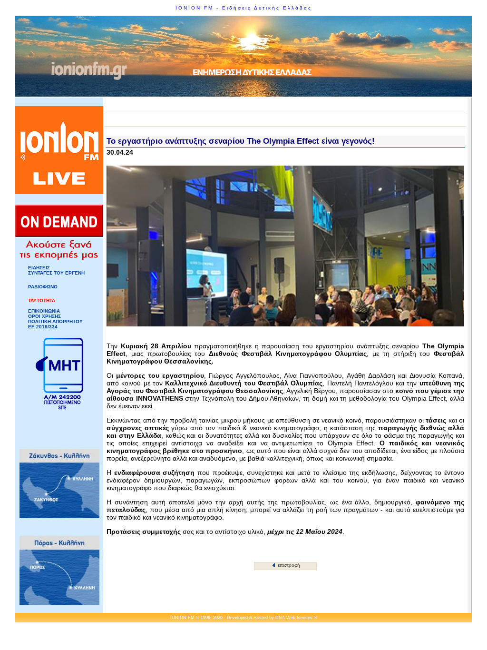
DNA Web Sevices (293, 617)
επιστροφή (288, 565)
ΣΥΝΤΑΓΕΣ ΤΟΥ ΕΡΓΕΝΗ (56, 273)
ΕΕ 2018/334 (43, 326)
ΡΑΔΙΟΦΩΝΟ (43, 286)
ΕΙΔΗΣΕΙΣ (39, 267)
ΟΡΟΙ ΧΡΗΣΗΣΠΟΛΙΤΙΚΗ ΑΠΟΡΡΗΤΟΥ (55, 319)
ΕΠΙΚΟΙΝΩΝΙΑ (44, 311)
